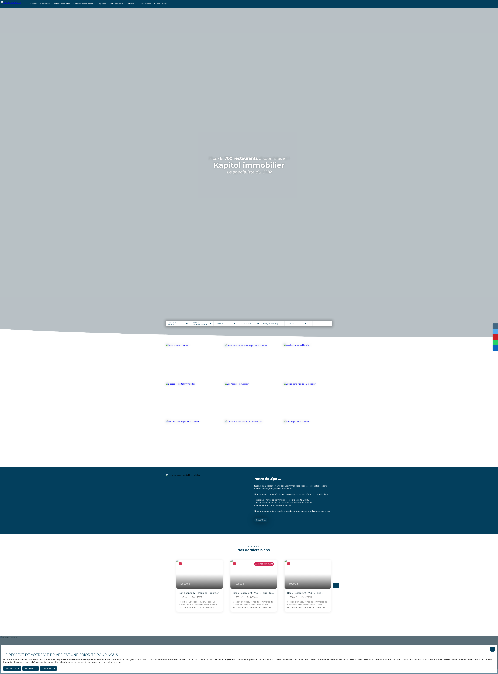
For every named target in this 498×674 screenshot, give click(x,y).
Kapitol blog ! (160, 4)
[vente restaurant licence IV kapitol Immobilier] (248, 361)
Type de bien (196, 322)
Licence (290, 323)
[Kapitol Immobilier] (13, 4)
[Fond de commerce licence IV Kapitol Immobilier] (249, 401)
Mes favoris (145, 4)
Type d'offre (172, 322)
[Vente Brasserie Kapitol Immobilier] (190, 401)
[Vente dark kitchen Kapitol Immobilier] (190, 438)
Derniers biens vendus (83, 4)
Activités (220, 323)
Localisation (245, 323)
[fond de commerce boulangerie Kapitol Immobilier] (308, 401)
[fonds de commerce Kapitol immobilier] (190, 362)
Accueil (33, 4)
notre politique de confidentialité (136, 662)
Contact (130, 4)
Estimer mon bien (61, 4)
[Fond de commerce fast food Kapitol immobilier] (308, 362)
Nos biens (45, 4)
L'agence (102, 4)
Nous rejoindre (116, 4)
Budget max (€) (270, 323)
